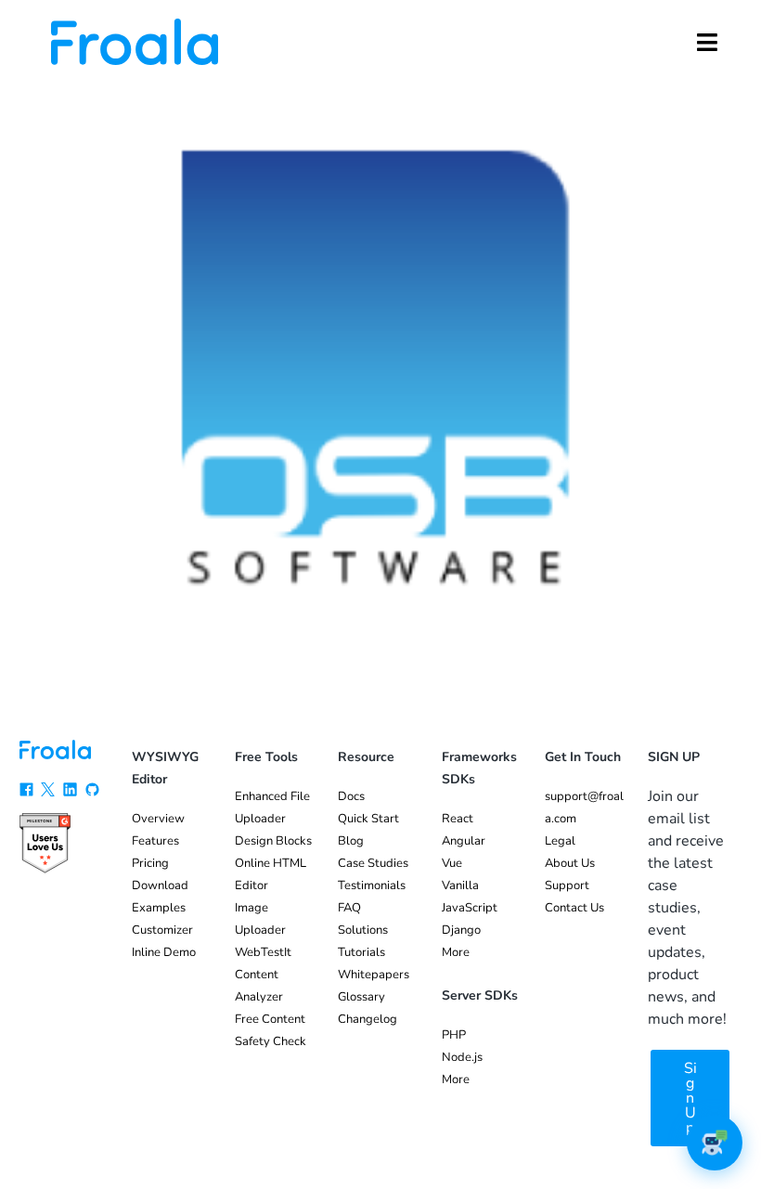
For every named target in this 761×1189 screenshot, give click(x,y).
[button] (707, 41)
